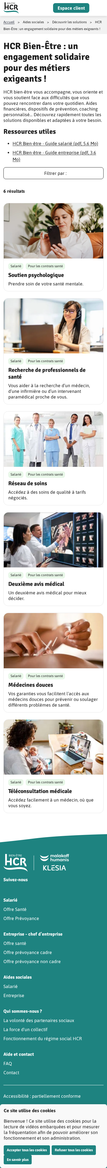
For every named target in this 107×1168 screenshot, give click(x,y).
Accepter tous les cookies (27, 1150)
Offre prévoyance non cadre (32, 961)
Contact (11, 1072)
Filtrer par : (55, 173)
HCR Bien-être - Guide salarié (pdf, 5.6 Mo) (55, 143)
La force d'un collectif (25, 1029)
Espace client (71, 7)
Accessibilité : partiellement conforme (42, 1096)
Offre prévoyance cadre (27, 952)
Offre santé (14, 943)
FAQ (7, 1063)
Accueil (9, 22)
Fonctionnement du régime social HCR (42, 1038)
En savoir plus (18, 1160)
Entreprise (13, 995)
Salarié (10, 986)
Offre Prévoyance (21, 918)
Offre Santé (15, 909)
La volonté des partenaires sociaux (38, 1020)
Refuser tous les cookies (74, 1150)
